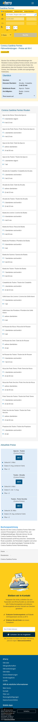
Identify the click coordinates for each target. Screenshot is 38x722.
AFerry (5, 659)
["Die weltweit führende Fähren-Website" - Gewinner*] (7, 3)
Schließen (26, 711)
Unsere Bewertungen (10, 675)
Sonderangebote (9, 678)
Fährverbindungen (9, 669)
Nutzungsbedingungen (11, 697)
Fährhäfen (6, 672)
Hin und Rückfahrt (7, 11)
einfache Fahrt (18, 11)
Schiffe (5, 681)
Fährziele (6, 663)
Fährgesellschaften (9, 666)
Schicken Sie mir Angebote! (20, 635)
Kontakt (5, 691)
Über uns (6, 694)
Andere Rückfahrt (29, 11)
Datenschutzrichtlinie (24, 640)
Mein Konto (7, 688)
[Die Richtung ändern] (35, 15)
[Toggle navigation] (32, 3)
